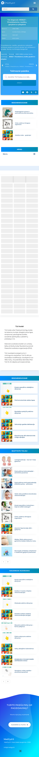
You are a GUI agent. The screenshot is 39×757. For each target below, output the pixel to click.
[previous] (3, 561)
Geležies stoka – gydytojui (23, 135)
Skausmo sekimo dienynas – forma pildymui (24, 625)
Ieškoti (19, 82)
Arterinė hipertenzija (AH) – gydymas (23, 528)
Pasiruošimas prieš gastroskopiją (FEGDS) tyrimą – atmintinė (25, 483)
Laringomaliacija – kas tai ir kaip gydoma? (25, 460)
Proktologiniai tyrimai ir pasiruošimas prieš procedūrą (24, 112)
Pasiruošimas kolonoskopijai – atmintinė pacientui (24, 472)
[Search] (33, 9)
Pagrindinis (4, 54)
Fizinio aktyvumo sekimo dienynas (23, 637)
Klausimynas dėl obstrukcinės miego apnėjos (25, 436)
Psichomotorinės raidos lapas (25, 400)
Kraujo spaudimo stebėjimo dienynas (24, 388)
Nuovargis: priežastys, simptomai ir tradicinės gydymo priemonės (25, 551)
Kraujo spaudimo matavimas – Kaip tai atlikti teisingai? (25, 506)
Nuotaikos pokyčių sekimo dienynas (24, 412)
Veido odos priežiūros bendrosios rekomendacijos (25, 494)
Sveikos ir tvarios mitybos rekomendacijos (23, 591)
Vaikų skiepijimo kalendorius (24, 648)
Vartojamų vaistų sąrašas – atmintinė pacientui (23, 671)
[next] (8, 561)
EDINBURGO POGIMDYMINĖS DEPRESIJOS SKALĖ (24, 660)
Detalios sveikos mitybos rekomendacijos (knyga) (23, 614)
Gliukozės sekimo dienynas (23, 603)
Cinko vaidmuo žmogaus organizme (22, 123)
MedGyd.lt (9, 739)
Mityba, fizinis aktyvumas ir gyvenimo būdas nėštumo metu (25, 540)
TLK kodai (11, 54)
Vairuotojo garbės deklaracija (25, 424)
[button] (34, 3)
